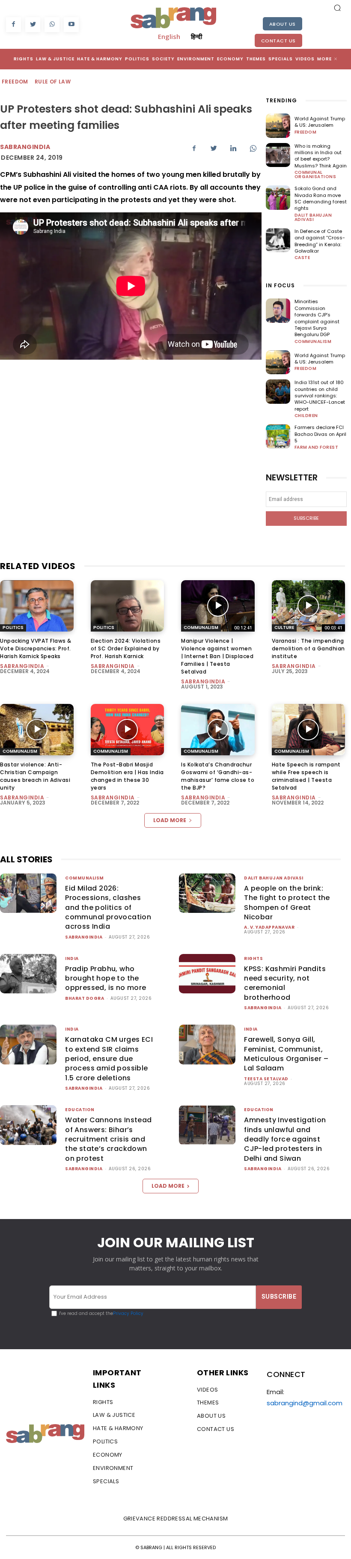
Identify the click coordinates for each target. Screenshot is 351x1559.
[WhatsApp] (52, 24)
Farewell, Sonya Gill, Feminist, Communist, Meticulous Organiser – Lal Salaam (286, 1053)
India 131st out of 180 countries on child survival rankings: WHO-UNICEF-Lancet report (319, 395)
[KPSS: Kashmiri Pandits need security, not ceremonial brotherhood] (207, 974)
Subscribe (306, 518)
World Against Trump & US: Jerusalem (319, 121)
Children (306, 416)
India (72, 958)
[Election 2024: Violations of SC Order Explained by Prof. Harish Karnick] (127, 606)
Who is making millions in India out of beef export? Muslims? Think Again (320, 156)
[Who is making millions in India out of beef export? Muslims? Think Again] (278, 155)
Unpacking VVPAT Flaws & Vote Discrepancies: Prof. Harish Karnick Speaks (35, 648)
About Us (282, 24)
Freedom (15, 81)
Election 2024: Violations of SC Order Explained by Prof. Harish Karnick (126, 648)
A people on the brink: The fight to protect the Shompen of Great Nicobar (287, 902)
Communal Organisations (315, 174)
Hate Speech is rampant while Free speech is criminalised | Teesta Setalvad (306, 776)
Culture (284, 627)
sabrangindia (25, 147)
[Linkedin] (233, 148)
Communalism (313, 342)
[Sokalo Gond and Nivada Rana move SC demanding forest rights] (278, 197)
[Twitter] (32, 24)
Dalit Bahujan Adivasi (313, 217)
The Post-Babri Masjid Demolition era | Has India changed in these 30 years (127, 776)
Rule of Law (53, 81)
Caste (302, 258)
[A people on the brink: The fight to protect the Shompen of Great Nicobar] (207, 893)
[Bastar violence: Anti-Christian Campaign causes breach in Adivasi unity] (37, 729)
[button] (337, 7)
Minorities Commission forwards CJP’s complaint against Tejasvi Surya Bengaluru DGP (316, 318)
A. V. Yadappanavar (269, 927)
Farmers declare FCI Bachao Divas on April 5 (320, 434)
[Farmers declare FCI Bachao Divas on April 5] (278, 436)
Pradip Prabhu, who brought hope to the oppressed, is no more (105, 978)
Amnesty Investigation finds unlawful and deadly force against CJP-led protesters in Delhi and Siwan (285, 1139)
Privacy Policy (128, 1313)
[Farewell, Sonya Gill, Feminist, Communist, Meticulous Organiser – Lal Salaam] (207, 1044)
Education (80, 1109)
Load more (169, 820)
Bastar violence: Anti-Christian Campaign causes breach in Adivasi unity (35, 776)
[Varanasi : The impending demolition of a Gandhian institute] (308, 606)
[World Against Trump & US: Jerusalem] (278, 125)
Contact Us (278, 40)
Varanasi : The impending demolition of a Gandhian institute (308, 648)
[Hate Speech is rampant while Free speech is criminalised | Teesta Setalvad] (308, 729)
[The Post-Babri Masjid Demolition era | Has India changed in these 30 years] (127, 729)
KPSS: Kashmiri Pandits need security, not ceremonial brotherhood (285, 983)
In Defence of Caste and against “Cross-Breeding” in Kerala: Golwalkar (319, 241)
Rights (253, 958)
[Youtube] (71, 24)
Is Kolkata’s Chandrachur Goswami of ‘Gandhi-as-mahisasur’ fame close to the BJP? (217, 776)
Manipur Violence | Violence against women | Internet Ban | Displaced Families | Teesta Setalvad (217, 656)
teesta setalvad (266, 1079)
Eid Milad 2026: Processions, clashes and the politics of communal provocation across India (108, 907)
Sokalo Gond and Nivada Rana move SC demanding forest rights (320, 198)
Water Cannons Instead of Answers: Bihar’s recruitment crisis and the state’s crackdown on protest (108, 1139)
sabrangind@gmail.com (304, 1402)
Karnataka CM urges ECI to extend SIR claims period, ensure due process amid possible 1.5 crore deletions (109, 1058)
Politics (13, 627)
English (169, 36)
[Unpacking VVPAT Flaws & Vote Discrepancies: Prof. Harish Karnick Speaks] (37, 606)
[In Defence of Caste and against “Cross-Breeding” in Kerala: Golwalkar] (278, 240)
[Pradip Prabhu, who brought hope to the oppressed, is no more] (28, 974)
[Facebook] (13, 24)
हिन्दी (196, 36)
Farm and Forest (316, 447)
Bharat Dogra (84, 998)
